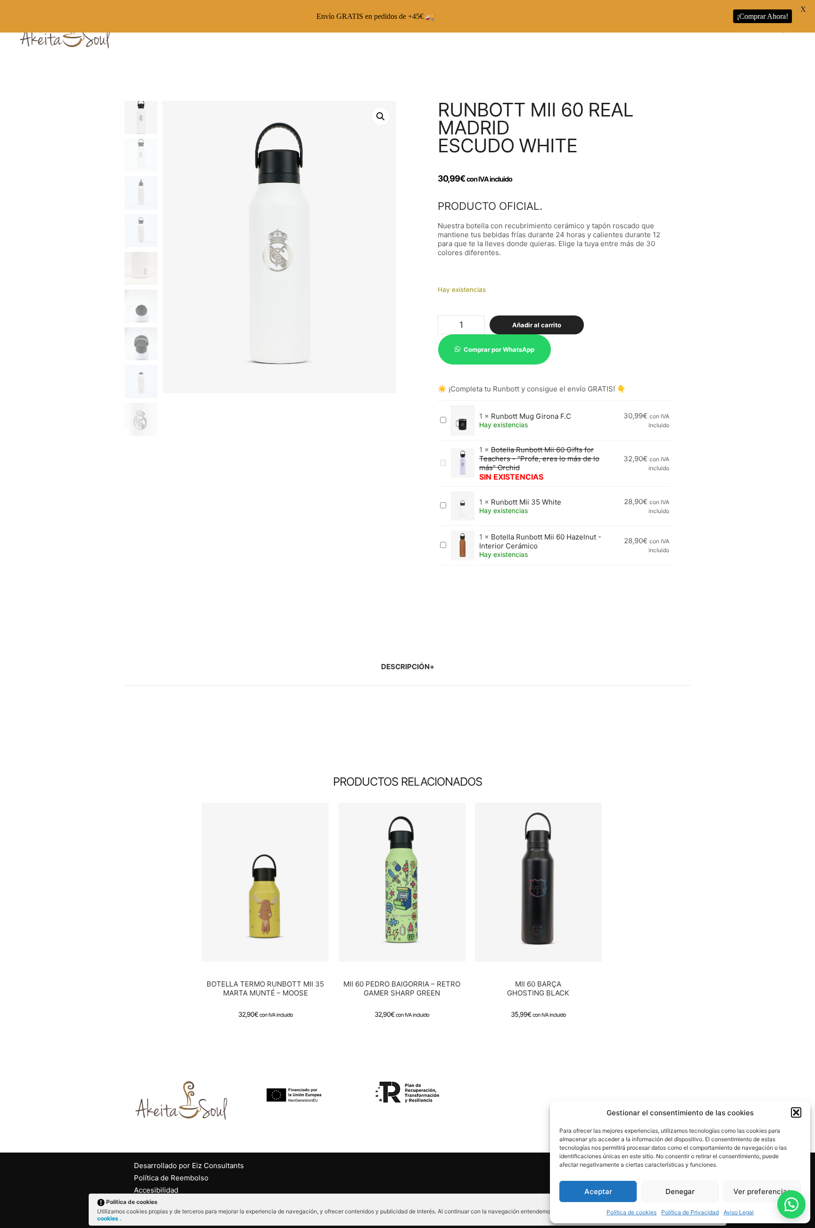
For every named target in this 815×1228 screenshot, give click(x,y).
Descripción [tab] (405, 666)
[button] (796, 1112)
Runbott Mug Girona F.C (531, 416)
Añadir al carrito (536, 325)
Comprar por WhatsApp (499, 349)
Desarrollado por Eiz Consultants (189, 1165)
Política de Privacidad (690, 1212)
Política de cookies (632, 1212)
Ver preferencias (762, 1191)
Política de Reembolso (171, 1177)
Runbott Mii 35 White (526, 502)
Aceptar (598, 1191)
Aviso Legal (739, 1212)
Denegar (680, 1191)
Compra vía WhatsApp (269, 889)
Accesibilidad (156, 1190)
